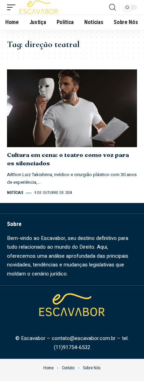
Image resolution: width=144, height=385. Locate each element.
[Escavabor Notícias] (39, 7)
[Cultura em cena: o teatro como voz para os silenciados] (72, 108)
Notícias (15, 192)
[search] (112, 7)
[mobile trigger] (13, 7)
